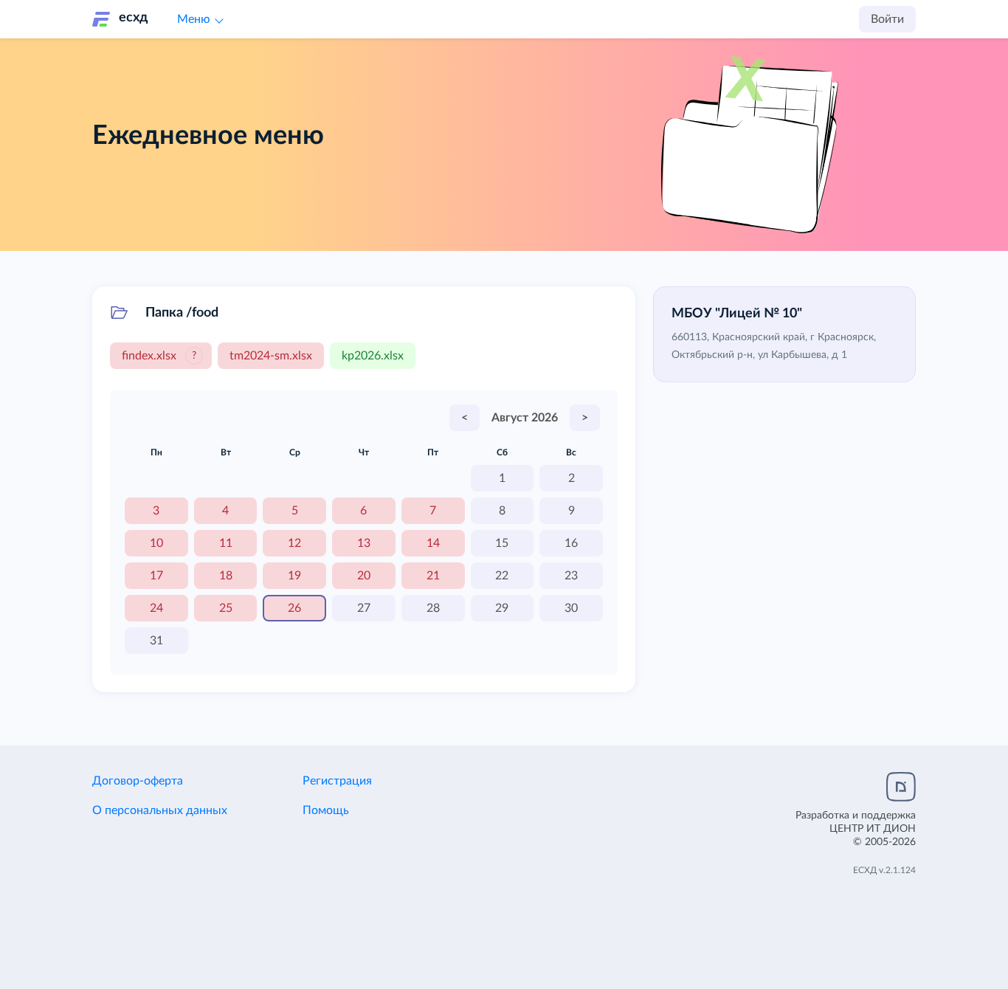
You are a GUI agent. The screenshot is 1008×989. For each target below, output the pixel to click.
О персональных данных (159, 810)
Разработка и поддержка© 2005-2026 (855, 828)
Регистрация (337, 781)
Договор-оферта (137, 781)
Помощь (326, 810)
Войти (887, 19)
